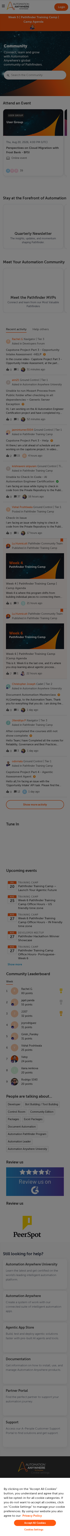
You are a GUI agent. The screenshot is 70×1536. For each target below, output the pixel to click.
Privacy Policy (32, 1515)
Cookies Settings (33, 1529)
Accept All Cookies (35, 1523)
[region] (35, 1507)
